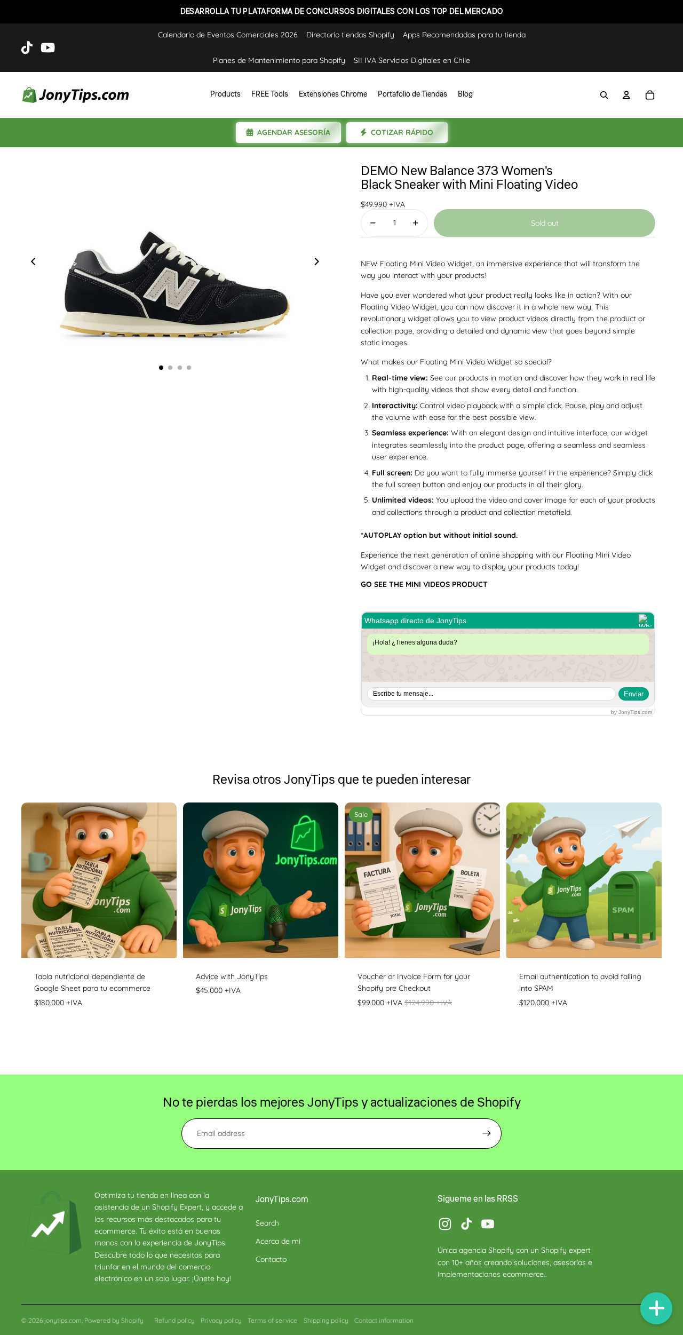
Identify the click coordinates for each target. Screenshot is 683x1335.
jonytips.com (63, 1320)
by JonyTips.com (631, 712)
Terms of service (272, 1320)
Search (267, 1223)
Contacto (271, 1259)
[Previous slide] (30, 263)
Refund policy (174, 1320)
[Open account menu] (626, 95)
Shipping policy (326, 1320)
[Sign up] (486, 1133)
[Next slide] (320, 263)
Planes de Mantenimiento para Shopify (279, 60)
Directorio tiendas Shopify (350, 34)
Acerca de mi (278, 1241)
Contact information (384, 1320)
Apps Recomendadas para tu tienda (464, 34)
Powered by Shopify (114, 1320)
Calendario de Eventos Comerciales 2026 (228, 34)
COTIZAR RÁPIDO (402, 132)
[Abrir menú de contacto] (656, 1308)
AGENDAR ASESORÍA (293, 132)
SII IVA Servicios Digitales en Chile (412, 60)
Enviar (634, 694)
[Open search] (604, 95)
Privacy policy (221, 1320)
